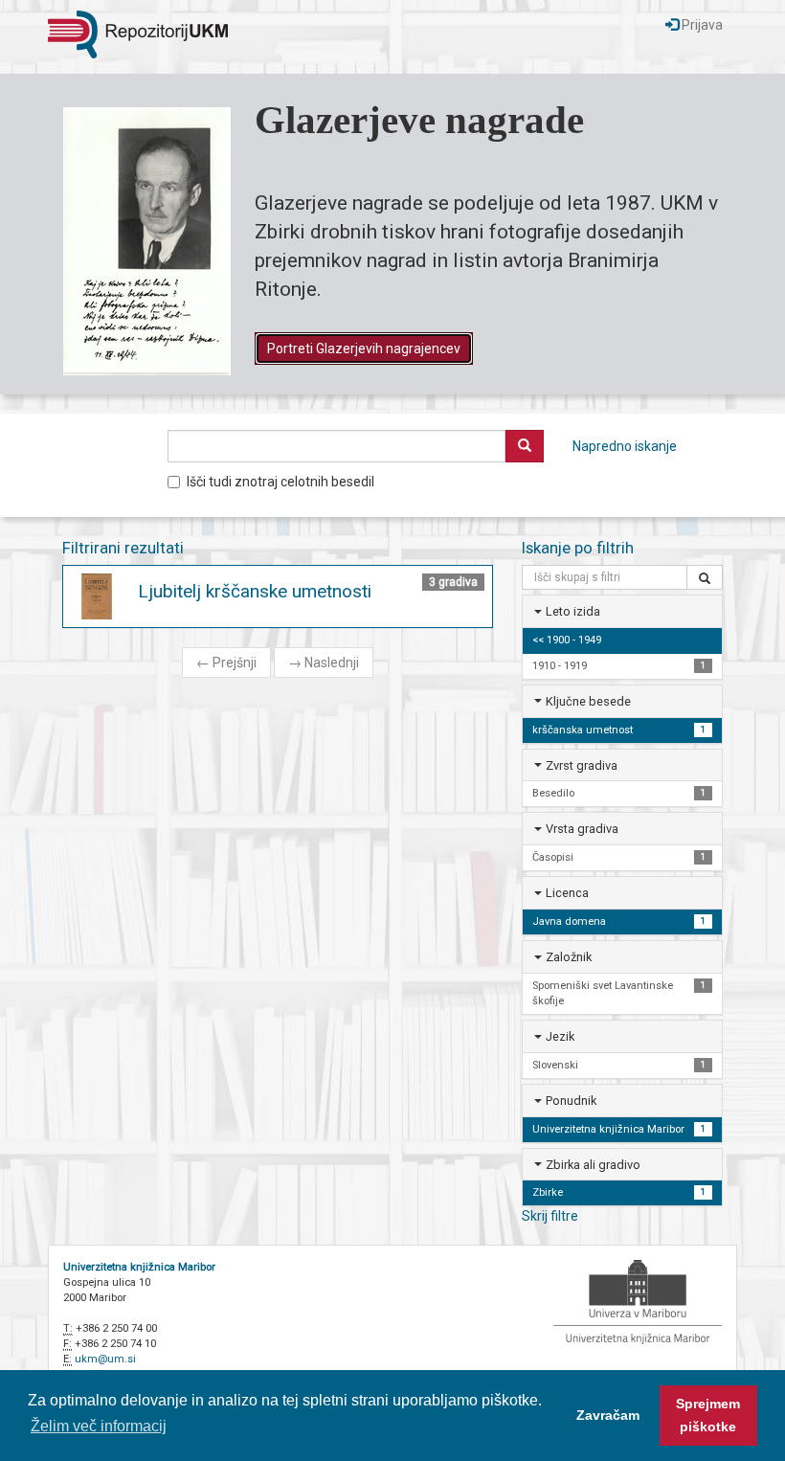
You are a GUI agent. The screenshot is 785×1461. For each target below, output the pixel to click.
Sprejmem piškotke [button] (708, 1415)
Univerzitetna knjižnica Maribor (139, 1267)
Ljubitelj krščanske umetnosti (254, 591)
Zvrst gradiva (581, 765)
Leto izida (573, 611)
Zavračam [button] (607, 1415)
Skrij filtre (550, 1216)
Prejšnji (226, 662)
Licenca (567, 893)
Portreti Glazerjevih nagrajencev (363, 348)
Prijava (701, 25)
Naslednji (323, 662)
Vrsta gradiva (582, 828)
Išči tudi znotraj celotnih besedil (280, 481)
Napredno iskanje (624, 446)
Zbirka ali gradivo (593, 1165)
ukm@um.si (105, 1359)
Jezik (560, 1036)
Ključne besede (588, 701)
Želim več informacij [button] (99, 1426)
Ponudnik (571, 1100)
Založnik (569, 957)
